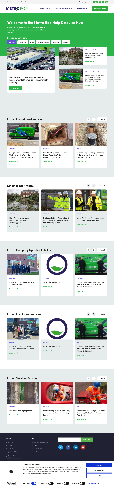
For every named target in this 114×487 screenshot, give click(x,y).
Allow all (99, 465)
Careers (10, 445)
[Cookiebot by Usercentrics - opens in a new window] (11, 483)
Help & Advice (82, 8)
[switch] (51, 483)
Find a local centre (100, 8)
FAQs (35, 445)
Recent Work (23, 42)
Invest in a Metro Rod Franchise (13, 452)
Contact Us (37, 451)
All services (44, 8)
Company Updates (43, 42)
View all (102, 119)
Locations (10, 448)
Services (65, 42)
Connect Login (38, 448)
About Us (9, 2)
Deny (99, 475)
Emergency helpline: (93, 2)
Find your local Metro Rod (41, 442)
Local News (56, 42)
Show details (92, 483)
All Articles (12, 42)
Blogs (32, 42)
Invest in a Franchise (21, 2)
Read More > (16, 88)
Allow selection (99, 470)
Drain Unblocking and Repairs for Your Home (14, 456)
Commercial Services (63, 8)
